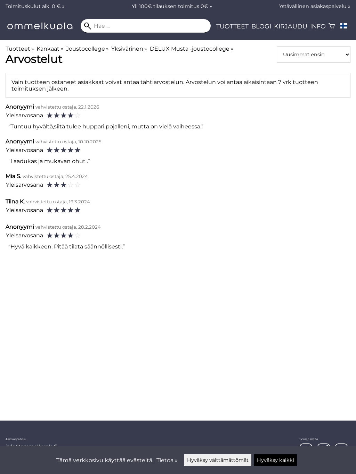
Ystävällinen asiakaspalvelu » (314, 6)
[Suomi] (345, 26)
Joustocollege (87, 48)
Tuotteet (232, 26)
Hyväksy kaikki (275, 460)
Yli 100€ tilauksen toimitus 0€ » (172, 6)
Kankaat (50, 48)
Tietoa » (167, 460)
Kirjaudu (290, 26)
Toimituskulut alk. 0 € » (35, 6)
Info (318, 26)
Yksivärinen (129, 48)
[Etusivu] (43, 27)
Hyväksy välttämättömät (218, 460)
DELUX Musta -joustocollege (191, 48)
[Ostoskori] (332, 26)
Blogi (261, 26)
